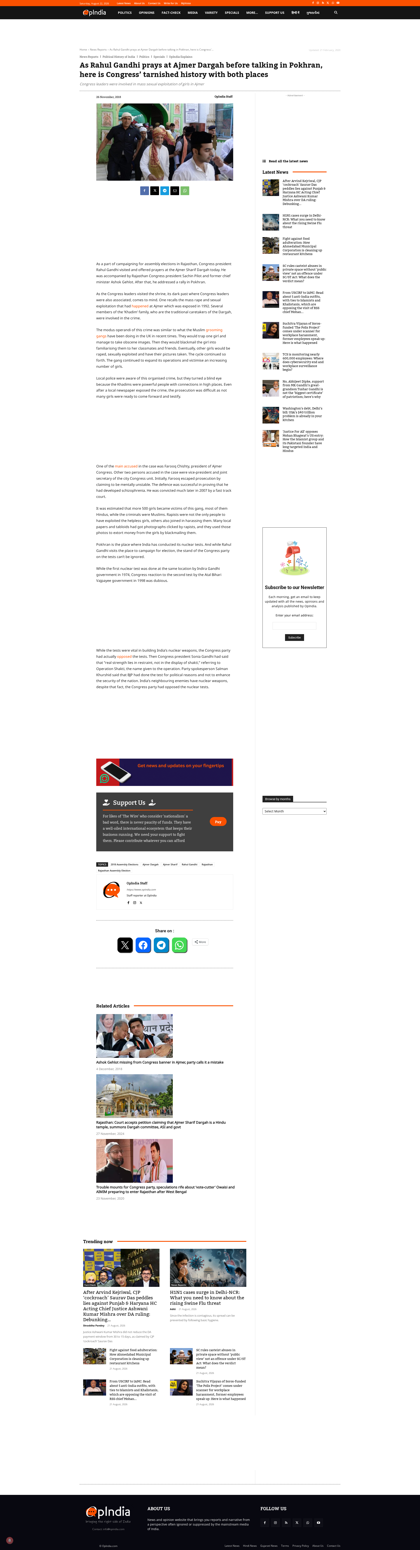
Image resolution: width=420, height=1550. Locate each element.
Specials (159, 56)
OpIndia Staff (224, 96)
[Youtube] (337, 3)
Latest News (275, 172)
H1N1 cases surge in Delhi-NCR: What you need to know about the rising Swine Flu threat (207, 1298)
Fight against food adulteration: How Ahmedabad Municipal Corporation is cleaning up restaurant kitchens (133, 1356)
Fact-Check (90, 1284)
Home (83, 49)
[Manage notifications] (9, 1540)
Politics (144, 56)
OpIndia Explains (180, 56)
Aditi (173, 1309)
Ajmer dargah (151, 864)
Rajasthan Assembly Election (114, 870)
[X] (328, 3)
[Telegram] (164, 190)
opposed (125, 656)
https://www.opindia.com (141, 889)
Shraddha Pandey (93, 1325)
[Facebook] (312, 3)
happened (140, 306)
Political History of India (119, 56)
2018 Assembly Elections (124, 864)
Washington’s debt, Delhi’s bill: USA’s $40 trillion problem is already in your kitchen (302, 414)
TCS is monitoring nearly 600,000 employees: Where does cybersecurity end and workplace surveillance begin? (303, 362)
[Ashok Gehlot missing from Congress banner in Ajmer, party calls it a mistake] (167, 1036)
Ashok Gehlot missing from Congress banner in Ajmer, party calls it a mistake (160, 1062)
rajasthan (207, 864)
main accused (126, 466)
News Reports (98, 49)
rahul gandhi (189, 864)
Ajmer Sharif (170, 864)
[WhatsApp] (332, 3)
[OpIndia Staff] (111, 892)
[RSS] (323, 3)
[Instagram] (317, 3)
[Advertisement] (189, 1442)
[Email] (174, 190)
